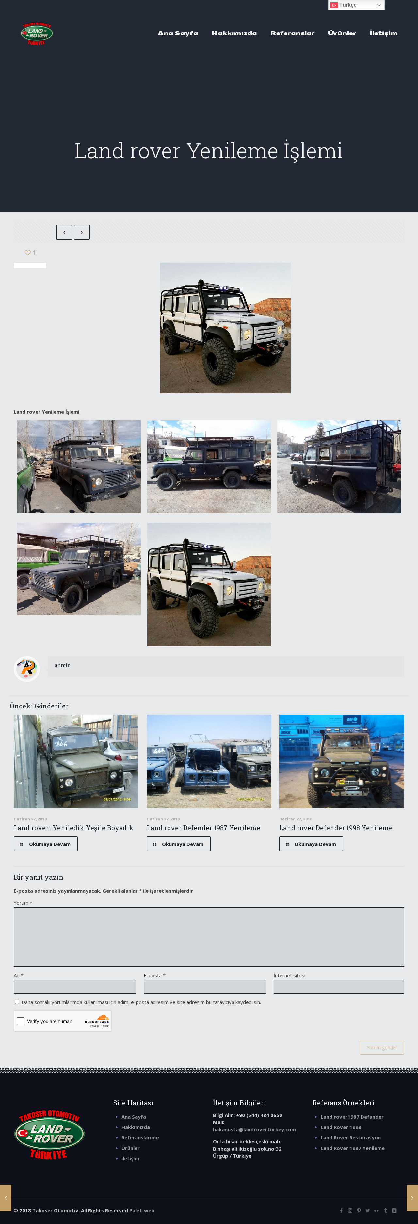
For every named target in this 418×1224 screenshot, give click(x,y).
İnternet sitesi (289, 975)
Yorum (23, 902)
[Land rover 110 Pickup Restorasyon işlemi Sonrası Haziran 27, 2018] (412, 1198)
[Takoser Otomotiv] (37, 33)
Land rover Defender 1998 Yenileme (336, 827)
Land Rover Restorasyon (351, 1137)
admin (63, 665)
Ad (19, 975)
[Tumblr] (385, 1210)
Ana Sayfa (133, 1116)
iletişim (130, 1158)
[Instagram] (350, 1210)
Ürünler (130, 1148)
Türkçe (347, 5)
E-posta (155, 975)
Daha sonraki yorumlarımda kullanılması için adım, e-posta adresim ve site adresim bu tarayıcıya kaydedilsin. (141, 1002)
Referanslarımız (140, 1137)
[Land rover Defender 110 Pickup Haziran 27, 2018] (5, 1198)
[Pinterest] (359, 1210)
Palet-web (141, 1210)
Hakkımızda (135, 1127)
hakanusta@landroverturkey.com (254, 1129)
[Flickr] (376, 1210)
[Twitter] (367, 1210)
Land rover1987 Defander (352, 1116)
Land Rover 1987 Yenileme (353, 1148)
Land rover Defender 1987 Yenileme (203, 827)
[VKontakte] (394, 1210)
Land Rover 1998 (341, 1127)
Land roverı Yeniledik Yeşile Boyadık (74, 827)
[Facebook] (341, 1210)
